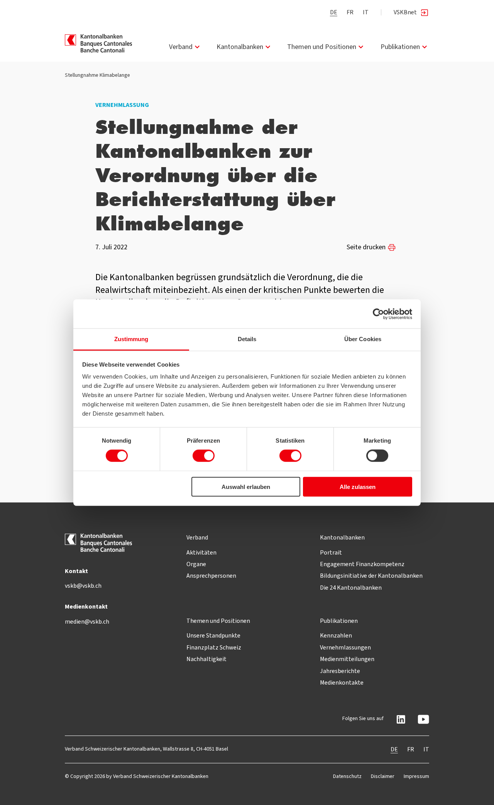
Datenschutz (347, 776)
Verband (181, 46)
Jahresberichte (340, 671)
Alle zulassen (358, 487)
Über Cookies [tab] (362, 339)
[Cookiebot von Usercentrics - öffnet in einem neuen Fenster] (378, 314)
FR (350, 12)
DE (333, 12)
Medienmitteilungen (347, 659)
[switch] (204, 456)
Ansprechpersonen (211, 576)
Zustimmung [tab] (131, 339)
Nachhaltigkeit (206, 659)
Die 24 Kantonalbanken (351, 587)
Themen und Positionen (321, 46)
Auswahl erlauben (246, 487)
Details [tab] (247, 339)
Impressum (416, 776)
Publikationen (400, 46)
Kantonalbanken (240, 46)
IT (366, 12)
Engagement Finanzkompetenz (362, 564)
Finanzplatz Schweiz (213, 647)
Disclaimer (382, 776)
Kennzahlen (336, 635)
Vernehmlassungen (345, 647)
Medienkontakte (342, 682)
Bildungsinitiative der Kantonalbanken (371, 576)
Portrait (331, 552)
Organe (196, 564)
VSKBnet (405, 12)
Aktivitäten (201, 552)
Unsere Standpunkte (213, 635)
